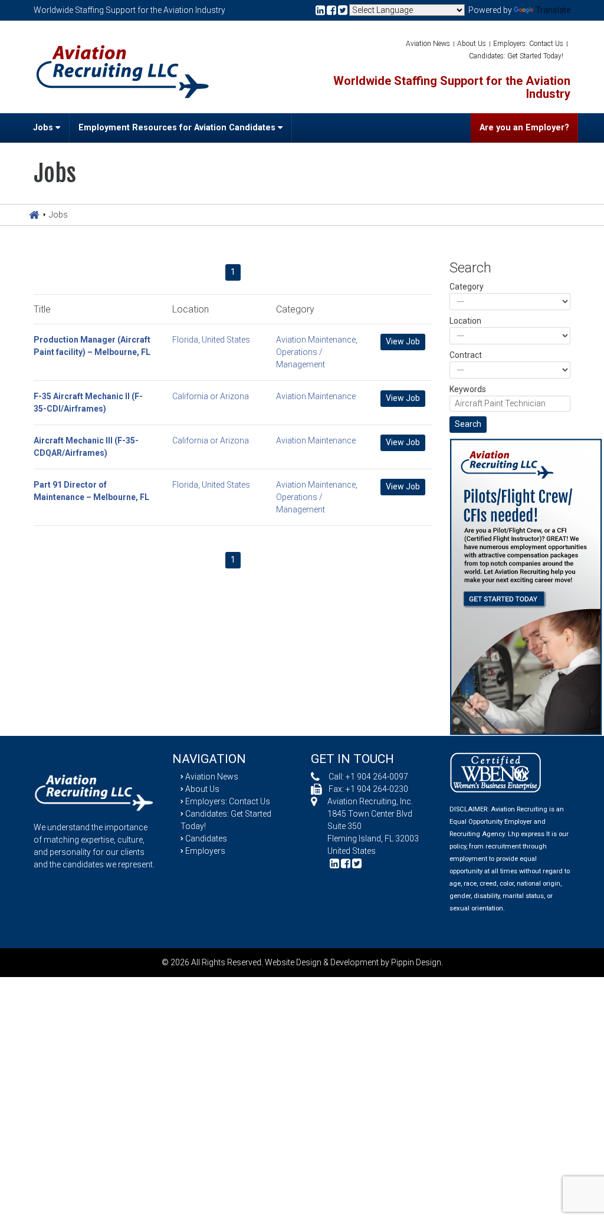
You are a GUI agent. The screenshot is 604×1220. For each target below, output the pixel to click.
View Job (403, 341)
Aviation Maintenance (316, 339)
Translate (553, 10)
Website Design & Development (322, 962)
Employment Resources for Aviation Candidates (178, 128)
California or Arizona (210, 396)
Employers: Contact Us (528, 44)
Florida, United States (211, 339)
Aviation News (428, 44)
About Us (471, 44)
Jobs (44, 128)
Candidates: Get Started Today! (516, 56)
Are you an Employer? (524, 128)
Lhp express (526, 834)
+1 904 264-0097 (377, 776)
